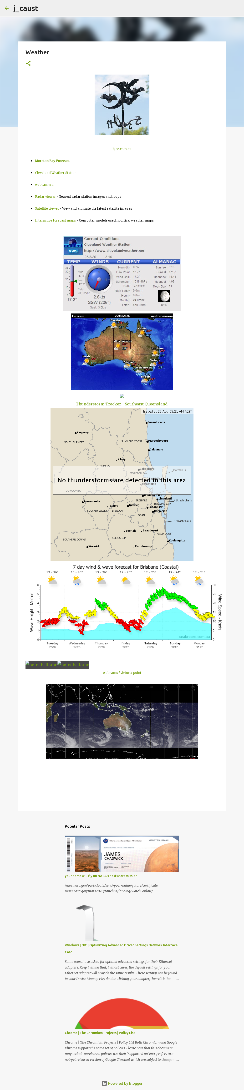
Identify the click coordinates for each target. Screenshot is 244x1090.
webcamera (44, 185)
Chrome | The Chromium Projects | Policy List (100, 1033)
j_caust (25, 8)
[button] (28, 64)
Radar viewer (45, 197)
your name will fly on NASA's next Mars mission (101, 876)
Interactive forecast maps (55, 220)
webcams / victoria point (122, 673)
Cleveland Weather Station (55, 173)
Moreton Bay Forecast (52, 161)
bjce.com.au (122, 149)
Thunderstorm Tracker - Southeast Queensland (122, 404)
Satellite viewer (47, 209)
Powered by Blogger (124, 1083)
